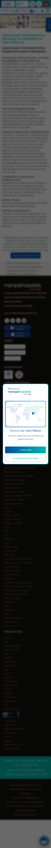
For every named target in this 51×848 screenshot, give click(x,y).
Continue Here (25, 449)
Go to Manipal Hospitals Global (25, 458)
